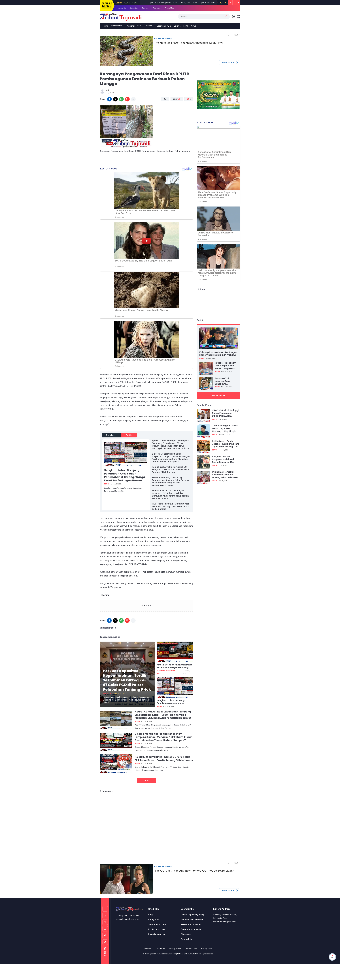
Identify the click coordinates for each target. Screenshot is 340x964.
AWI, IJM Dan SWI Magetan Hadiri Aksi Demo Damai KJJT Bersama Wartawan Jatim (223, 459)
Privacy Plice (169, 8)
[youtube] (105, 928)
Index (146, 780)
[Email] (127, 99)
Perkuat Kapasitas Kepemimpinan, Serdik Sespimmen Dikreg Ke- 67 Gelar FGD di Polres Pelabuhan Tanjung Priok (127, 680)
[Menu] (238, 16)
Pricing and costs (156, 929)
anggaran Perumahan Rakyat (166, 672)
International (116, 26)
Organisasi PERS (164, 26)
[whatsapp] (121, 99)
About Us (122, 8)
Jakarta (177, 26)
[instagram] (105, 922)
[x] (115, 99)
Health (149, 26)
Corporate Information (191, 929)
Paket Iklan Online (156, 934)
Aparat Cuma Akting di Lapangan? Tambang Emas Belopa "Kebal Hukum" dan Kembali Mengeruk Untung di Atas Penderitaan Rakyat (170, 444)
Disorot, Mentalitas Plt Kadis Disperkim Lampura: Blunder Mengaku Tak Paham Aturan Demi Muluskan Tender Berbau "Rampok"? (171, 457)
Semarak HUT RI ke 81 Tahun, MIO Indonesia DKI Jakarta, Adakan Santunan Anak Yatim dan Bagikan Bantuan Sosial (170, 494)
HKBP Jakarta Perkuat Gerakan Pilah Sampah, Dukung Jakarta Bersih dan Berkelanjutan (171, 506)
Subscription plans (157, 924)
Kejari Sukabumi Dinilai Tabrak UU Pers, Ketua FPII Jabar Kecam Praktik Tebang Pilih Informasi (170, 470)
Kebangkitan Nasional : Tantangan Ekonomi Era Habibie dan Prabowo (218, 354)
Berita (188, 3)
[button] (175, 109)
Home (105, 26)
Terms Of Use (191, 949)
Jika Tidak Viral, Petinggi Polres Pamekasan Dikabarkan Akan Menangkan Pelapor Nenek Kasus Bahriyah (225, 413)
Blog (150, 914)
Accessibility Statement (192, 919)
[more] (133, 99)
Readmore (217, 395)
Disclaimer (157, 8)
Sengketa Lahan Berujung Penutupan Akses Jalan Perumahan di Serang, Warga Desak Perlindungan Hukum (124, 475)
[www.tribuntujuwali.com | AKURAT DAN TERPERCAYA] (121, 16)
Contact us (160, 949)
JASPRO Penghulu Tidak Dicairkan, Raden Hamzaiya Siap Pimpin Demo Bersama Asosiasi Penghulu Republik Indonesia (225, 428)
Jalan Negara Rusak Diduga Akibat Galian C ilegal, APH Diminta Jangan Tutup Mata (144, 2)
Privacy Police (175, 949)
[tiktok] (105, 935)
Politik (185, 26)
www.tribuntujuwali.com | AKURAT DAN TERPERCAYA (178, 954)
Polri (139, 26)
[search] (226, 16)
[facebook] (109, 99)
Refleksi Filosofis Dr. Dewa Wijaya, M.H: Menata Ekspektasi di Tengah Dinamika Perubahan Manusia (225, 366)
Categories (153, 919)
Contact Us (134, 8)
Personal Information (191, 924)
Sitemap (145, 8)
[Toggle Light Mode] (233, 16)
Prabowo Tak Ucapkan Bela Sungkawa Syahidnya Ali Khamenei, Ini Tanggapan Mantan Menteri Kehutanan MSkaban (225, 381)
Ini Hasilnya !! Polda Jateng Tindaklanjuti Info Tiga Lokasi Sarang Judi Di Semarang (225, 444)
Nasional (131, 26)
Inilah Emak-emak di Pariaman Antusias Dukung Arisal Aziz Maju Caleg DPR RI (225, 475)
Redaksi (147, 949)
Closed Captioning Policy (192, 914)
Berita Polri (108, 694)
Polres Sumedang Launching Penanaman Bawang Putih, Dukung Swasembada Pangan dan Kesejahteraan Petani (170, 481)
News (193, 26)
